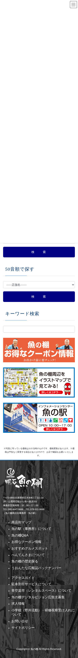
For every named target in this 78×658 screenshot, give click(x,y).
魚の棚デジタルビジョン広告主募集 (38, 597)
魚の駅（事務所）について (31, 528)
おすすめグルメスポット (29, 548)
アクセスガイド (23, 577)
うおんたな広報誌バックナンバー (36, 568)
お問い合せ (19, 621)
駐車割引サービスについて (31, 584)
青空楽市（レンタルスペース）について (41, 590)
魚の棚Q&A (19, 535)
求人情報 (18, 603)
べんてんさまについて (28, 555)
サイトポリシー (23, 627)
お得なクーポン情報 (26, 542)
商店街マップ (21, 522)
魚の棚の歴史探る (24, 561)
